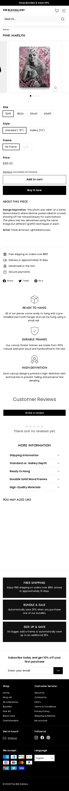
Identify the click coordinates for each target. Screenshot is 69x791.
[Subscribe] (58, 670)
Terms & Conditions (45, 706)
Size (5, 107)
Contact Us (40, 697)
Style (6, 123)
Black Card (9, 715)
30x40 (33, 113)
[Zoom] (55, 88)
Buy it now (34, 190)
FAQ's (37, 702)
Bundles (7, 706)
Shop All (7, 697)
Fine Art (7, 711)
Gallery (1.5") (37, 130)
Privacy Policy (42, 711)
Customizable (10, 720)
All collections (10, 702)
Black (26, 146)
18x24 (20, 113)
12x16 (8, 113)
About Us (39, 692)
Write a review (34, 413)
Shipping (7, 172)
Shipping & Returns (44, 715)
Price (6, 157)
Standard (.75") (14, 130)
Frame (7, 140)
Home (6, 29)
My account (40, 720)
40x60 (47, 113)
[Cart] (57, 11)
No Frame (11, 146)
